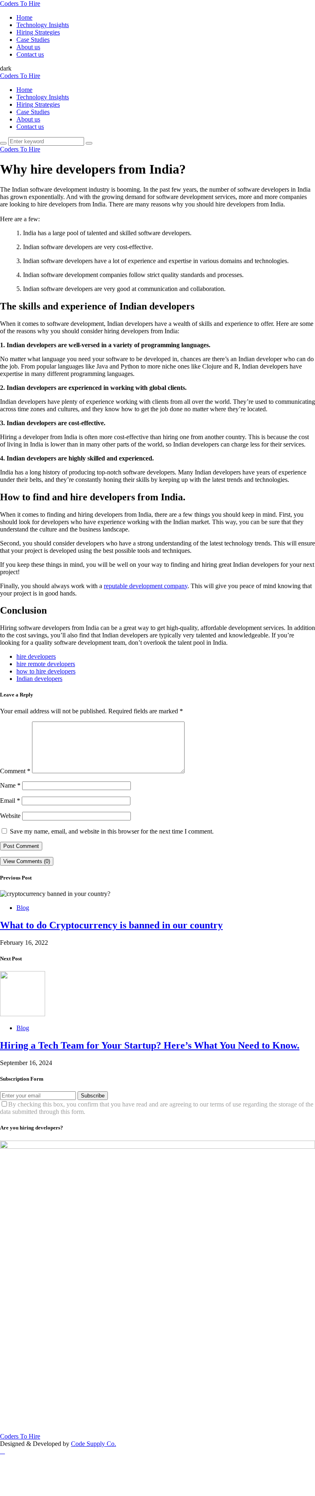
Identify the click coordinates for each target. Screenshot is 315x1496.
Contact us (30, 54)
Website (10, 815)
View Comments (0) (26, 861)
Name (10, 785)
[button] (5, 68)
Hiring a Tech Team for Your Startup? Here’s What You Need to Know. (149, 1045)
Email (10, 800)
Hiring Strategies (38, 32)
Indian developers (39, 678)
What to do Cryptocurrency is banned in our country (111, 925)
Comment (15, 770)
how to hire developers (45, 671)
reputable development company (145, 585)
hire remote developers (45, 663)
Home (24, 17)
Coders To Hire (20, 3)
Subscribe (93, 1096)
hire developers (36, 656)
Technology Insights (42, 24)
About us (28, 47)
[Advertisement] (157, 1375)
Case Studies (33, 39)
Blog (22, 907)
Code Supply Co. (93, 1443)
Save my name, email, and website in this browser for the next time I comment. (112, 831)
